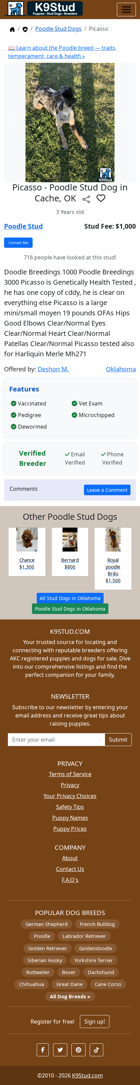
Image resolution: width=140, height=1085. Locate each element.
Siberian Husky (45, 960)
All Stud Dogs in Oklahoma (70, 598)
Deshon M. (53, 369)
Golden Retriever (47, 948)
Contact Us (70, 869)
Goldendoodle (95, 948)
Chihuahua (31, 984)
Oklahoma (121, 369)
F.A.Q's (70, 880)
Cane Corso (108, 984)
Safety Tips (70, 807)
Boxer (68, 972)
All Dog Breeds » (70, 996)
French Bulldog (97, 924)
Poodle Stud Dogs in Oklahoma (70, 608)
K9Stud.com (87, 1075)
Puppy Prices (70, 828)
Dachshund (101, 972)
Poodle (42, 936)
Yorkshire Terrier (93, 960)
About (70, 858)
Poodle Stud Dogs (58, 28)
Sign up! (94, 1021)
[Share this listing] (86, 199)
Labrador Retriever (84, 936)
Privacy (70, 785)
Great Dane (69, 984)
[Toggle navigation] (126, 9)
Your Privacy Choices (70, 796)
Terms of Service (70, 774)
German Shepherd (46, 924)
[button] (101, 198)
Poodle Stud (23, 226)
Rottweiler (38, 972)
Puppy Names (70, 818)
